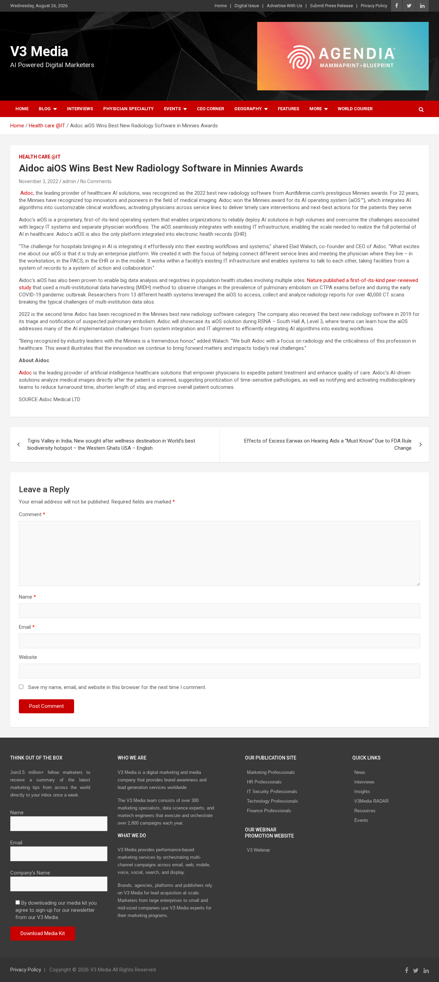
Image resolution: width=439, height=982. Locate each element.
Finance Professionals (269, 810)
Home (221, 5)
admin (69, 181)
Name (27, 597)
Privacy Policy (374, 5)
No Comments (95, 181)
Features (288, 108)
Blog (45, 108)
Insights (362, 791)
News (359, 772)
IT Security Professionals (272, 791)
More (315, 108)
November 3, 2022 (38, 181)
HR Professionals (264, 782)
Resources (365, 810)
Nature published (326, 280)
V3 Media (39, 51)
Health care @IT (40, 157)
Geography (248, 108)
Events (172, 108)
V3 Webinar (258, 850)
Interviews (80, 108)
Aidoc (26, 193)
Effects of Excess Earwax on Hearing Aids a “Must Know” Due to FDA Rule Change (328, 444)
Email (27, 627)
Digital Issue (247, 5)
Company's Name (30, 873)
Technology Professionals (272, 801)
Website (28, 657)
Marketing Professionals (271, 772)
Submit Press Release (331, 5)
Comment (32, 514)
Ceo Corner (210, 108)
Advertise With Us (284, 5)
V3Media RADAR (371, 801)
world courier (355, 108)
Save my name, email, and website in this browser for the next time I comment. (117, 687)
